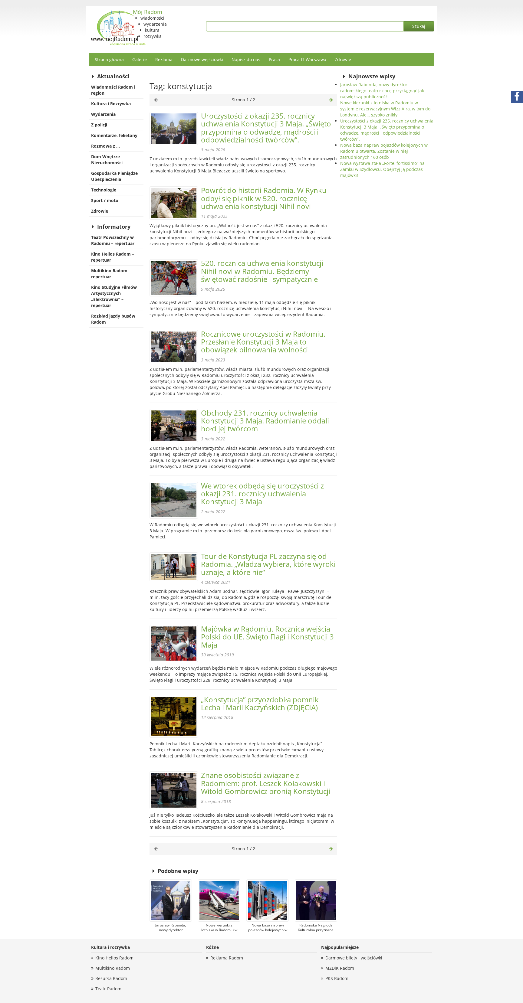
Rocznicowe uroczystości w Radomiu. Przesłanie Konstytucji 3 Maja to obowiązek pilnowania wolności (263, 342)
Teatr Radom (108, 989)
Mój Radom (147, 11)
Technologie (103, 190)
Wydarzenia (103, 114)
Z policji (99, 125)
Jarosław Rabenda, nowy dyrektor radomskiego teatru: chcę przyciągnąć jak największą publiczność (382, 91)
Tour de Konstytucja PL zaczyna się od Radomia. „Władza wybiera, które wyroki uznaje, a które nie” (268, 564)
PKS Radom (336, 978)
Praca (274, 59)
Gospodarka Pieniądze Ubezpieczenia (114, 176)
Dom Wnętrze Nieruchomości (107, 159)
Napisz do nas (246, 59)
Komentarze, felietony (114, 135)
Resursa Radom (111, 978)
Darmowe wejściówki (202, 59)
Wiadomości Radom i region (113, 90)
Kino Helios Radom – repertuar (112, 257)
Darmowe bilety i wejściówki (353, 958)
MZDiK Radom (339, 968)
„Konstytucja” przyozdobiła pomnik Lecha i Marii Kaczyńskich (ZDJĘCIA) (260, 703)
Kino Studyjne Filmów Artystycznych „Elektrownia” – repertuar (114, 296)
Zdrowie (343, 59)
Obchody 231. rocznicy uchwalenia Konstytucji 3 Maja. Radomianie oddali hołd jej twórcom (265, 421)
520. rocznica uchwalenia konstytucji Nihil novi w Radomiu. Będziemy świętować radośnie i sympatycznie (262, 271)
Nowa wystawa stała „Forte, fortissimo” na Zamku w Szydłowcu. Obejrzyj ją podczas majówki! (382, 169)
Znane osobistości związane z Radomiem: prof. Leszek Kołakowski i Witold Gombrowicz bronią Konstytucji (265, 783)
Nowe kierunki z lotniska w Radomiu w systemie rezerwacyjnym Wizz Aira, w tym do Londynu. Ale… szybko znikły (385, 109)
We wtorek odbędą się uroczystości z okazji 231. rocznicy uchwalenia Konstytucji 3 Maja (262, 494)
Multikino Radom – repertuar (111, 273)
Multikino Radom (112, 968)
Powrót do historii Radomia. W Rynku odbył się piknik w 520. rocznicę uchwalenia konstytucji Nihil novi (264, 198)
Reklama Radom (226, 958)
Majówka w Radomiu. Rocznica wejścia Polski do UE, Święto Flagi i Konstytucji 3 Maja (267, 637)
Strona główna (109, 59)
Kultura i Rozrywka (111, 103)
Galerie (139, 59)
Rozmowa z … (105, 146)
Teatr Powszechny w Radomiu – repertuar (112, 240)
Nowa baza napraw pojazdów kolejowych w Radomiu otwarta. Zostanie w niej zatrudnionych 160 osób (384, 151)
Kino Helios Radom (114, 958)
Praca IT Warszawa (307, 59)
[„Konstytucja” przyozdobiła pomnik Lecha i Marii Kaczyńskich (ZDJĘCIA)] (173, 717)
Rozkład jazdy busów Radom (113, 319)
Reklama (164, 59)
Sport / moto (104, 200)
